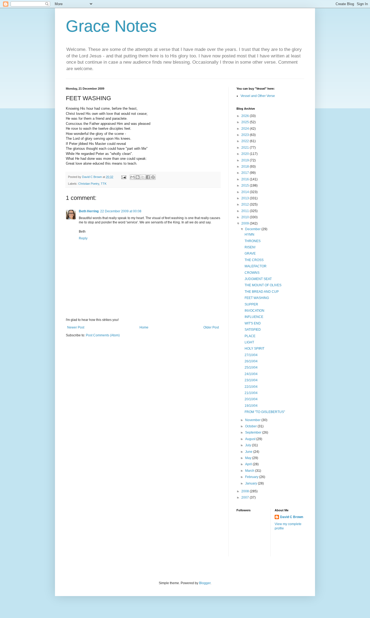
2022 (245, 141)
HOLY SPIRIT (254, 348)
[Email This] (132, 177)
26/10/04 (251, 361)
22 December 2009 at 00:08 (120, 211)
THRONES (253, 241)
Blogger (204, 583)
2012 (245, 204)
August (250, 439)
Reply (83, 238)
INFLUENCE (254, 317)
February (252, 477)
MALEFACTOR (256, 266)
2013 (245, 198)
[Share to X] (142, 177)
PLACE (250, 336)
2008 (245, 491)
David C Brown (291, 517)
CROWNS (252, 273)
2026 (245, 116)
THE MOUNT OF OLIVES (263, 285)
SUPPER (251, 304)
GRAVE (250, 253)
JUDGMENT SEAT (258, 279)
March (250, 471)
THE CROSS (254, 260)
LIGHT (249, 342)
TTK (103, 183)
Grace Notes (111, 26)
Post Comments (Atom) (103, 335)
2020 (245, 154)
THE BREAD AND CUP (262, 292)
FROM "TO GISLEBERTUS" (265, 412)
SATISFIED (253, 329)
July (248, 445)
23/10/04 (251, 380)
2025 (245, 122)
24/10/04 (251, 374)
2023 (245, 135)
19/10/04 (251, 406)
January (251, 483)
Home (143, 327)
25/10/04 (251, 367)
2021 (245, 147)
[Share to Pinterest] (153, 177)
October (251, 426)
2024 (245, 129)
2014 (245, 192)
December (253, 229)
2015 (245, 185)
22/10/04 (251, 387)
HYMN (249, 234)
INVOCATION (254, 311)
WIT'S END (253, 323)
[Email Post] (123, 176)
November (253, 420)
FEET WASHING (257, 298)
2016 (245, 179)
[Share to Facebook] (148, 177)
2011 (245, 211)
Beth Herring (89, 211)
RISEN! (250, 247)
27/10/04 (251, 355)
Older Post (211, 327)
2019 (245, 160)
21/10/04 (251, 393)
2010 (245, 217)
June (249, 452)
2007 (245, 497)
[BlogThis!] (137, 177)
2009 (245, 223)
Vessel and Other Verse (258, 96)
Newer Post (75, 327)
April (249, 464)
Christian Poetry (88, 183)
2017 (245, 173)
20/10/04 (251, 399)
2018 (245, 166)
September (253, 432)
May (248, 458)
